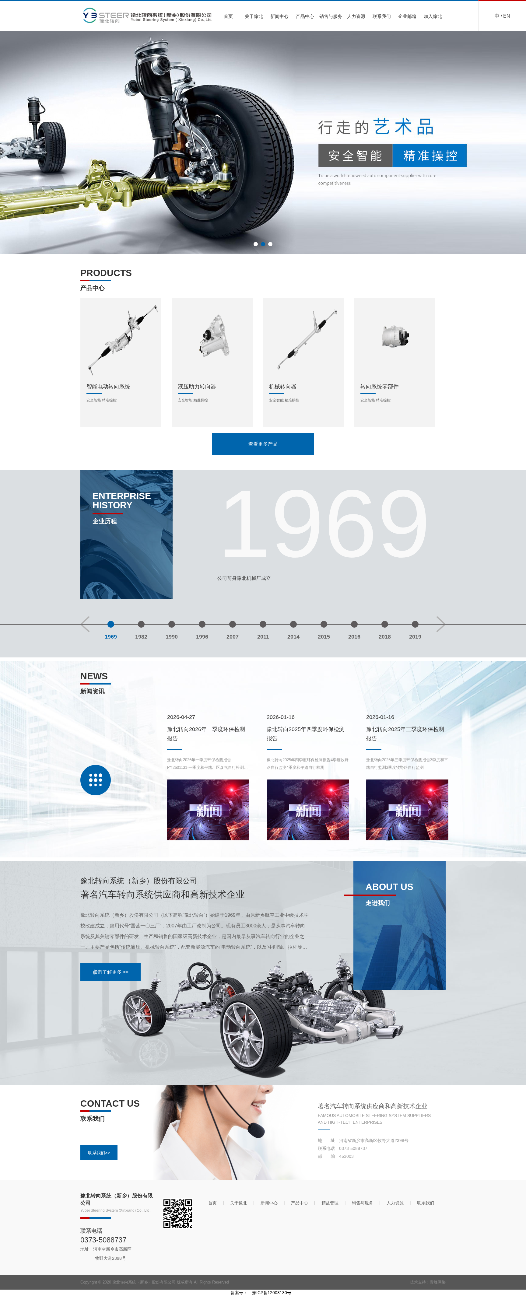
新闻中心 (279, 16)
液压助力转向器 (197, 387)
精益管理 (329, 1202)
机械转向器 (282, 387)
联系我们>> (99, 1152)
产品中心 (305, 16)
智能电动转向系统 (108, 387)
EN (506, 16)
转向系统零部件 (379, 387)
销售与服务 (330, 16)
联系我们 (382, 16)
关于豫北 (254, 16)
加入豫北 (433, 16)
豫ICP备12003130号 (271, 1292)
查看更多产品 (263, 444)
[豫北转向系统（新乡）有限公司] (263, 142)
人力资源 (356, 16)
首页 (228, 16)
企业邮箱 (407, 16)
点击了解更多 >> (110, 972)
